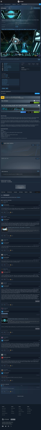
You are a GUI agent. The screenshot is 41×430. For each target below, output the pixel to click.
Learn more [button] (37, 93)
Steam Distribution (4, 413)
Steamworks (4, 411)
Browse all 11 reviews (20, 396)
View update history (5, 80)
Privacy (20, 408)
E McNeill (6, 75)
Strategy (3, 29)
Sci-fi (27, 29)
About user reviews (3, 181)
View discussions (4, 83)
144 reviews (4, 355)
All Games (2, 6)
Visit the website (4, 79)
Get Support (29, 411)
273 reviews (8, 255)
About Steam (4, 408)
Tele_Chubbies (5, 369)
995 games (4, 255)
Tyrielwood (5, 216)
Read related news (4, 82)
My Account (29, 413)
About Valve (13, 408)
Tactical (20, 29)
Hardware (12, 411)
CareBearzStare (5, 239)
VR (7, 29)
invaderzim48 (5, 254)
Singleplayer (34, 29)
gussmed (4, 354)
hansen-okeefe (5, 201)
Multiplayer (25, 29)
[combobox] (30, 4)
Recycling (12, 413)
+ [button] (36, 29)
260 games (4, 217)
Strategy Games (6, 6)
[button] (2, 4)
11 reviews (8, 217)
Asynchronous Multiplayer (11, 29)
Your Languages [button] (6, 195)
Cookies (20, 413)
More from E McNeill (9, 143)
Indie (5, 29)
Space (22, 29)
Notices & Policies (21, 411)
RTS (17, 29)
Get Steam (28, 408)
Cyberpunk (30, 29)
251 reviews (4, 309)
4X (15, 29)
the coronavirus (5, 337)
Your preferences (9, 181)
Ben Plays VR (5, 308)
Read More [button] (37, 301)
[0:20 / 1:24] (20, 41)
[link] (30, 112)
